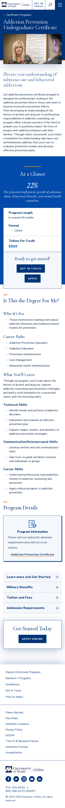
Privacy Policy (14, 730)
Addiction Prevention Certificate (32, 554)
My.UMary (12, 718)
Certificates (13, 684)
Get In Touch (31, 268)
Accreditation (14, 752)
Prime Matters (14, 712)
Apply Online (32, 639)
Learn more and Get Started (28, 577)
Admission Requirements (26, 608)
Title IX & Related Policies (22, 741)
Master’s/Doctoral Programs (23, 672)
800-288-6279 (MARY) (21, 791)
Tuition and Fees (19, 597)
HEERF (10, 735)
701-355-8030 (15, 787)
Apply (32, 278)
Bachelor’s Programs (18, 678)
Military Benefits (20, 587)
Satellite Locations (17, 724)
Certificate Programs (18, 15)
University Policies (17, 747)
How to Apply (14, 697)
